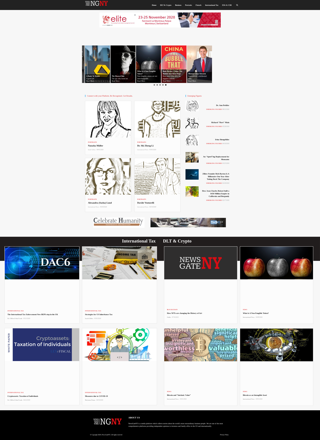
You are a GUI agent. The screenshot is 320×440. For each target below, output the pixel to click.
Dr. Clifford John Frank (15, 318)
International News (142, 149)
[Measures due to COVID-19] (119, 358)
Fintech (198, 5)
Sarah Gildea (91, 149)
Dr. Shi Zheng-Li (145, 145)
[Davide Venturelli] (157, 176)
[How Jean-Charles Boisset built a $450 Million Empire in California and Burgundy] (192, 191)
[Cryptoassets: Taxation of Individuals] (42, 358)
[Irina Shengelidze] (192, 140)
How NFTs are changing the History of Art (184, 313)
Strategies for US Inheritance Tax (98, 314)
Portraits (92, 142)
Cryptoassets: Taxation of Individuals (23, 396)
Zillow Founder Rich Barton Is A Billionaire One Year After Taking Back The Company (215, 176)
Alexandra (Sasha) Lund (100, 203)
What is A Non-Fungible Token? (256, 313)
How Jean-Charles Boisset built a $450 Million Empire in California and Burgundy (215, 193)
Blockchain (172, 309)
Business (178, 5)
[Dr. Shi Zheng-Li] (157, 119)
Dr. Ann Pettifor (222, 105)
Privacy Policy (224, 435)
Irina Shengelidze (222, 140)
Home (154, 5)
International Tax (16, 311)
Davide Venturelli (145, 203)
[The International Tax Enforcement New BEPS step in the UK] (42, 276)
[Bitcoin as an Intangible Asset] (276, 358)
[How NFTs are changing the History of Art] (200, 276)
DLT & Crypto (165, 5)
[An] (192, 157)
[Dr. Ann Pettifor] (192, 106)
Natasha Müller (95, 145)
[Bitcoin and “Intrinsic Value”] (200, 358)
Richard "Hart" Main (220, 122)
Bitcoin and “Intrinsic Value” (179, 395)
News (245, 309)
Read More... (87, 81)
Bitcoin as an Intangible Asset (255, 395)
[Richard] (192, 123)
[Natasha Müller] (108, 119)
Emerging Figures (214, 109)
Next (246, 63)
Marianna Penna (90, 400)
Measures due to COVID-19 (96, 396)
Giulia (169, 317)
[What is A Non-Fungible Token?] (276, 276)
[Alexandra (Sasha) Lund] (108, 176)
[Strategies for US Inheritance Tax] (119, 276)
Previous (71, 63)
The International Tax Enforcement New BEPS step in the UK (33, 314)
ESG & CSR (227, 5)
